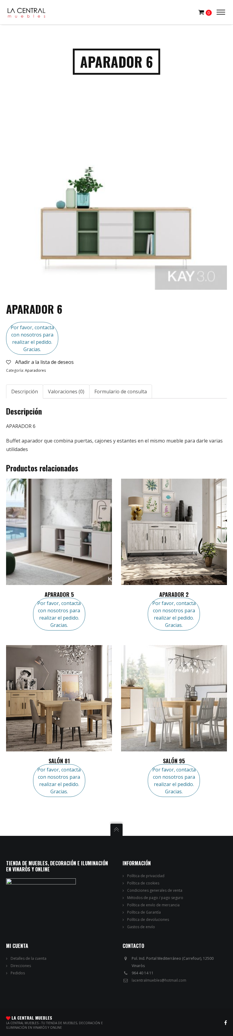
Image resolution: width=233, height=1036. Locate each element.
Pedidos (18, 973)
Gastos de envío (141, 926)
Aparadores (35, 370)
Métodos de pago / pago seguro (155, 897)
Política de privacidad (145, 875)
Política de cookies (143, 883)
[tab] (24, 391)
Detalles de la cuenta (28, 958)
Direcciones (21, 965)
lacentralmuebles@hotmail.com (159, 980)
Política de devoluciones (148, 919)
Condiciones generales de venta (154, 890)
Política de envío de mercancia (153, 905)
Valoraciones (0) (66, 391)
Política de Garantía (144, 912)
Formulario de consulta (120, 391)
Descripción (24, 391)
